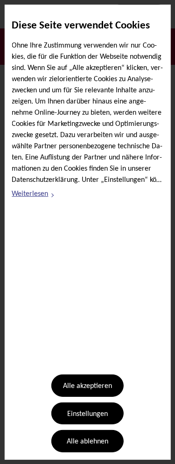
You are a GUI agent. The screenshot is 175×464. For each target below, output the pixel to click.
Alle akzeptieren (87, 386)
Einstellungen (87, 414)
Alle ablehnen (87, 441)
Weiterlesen (33, 195)
